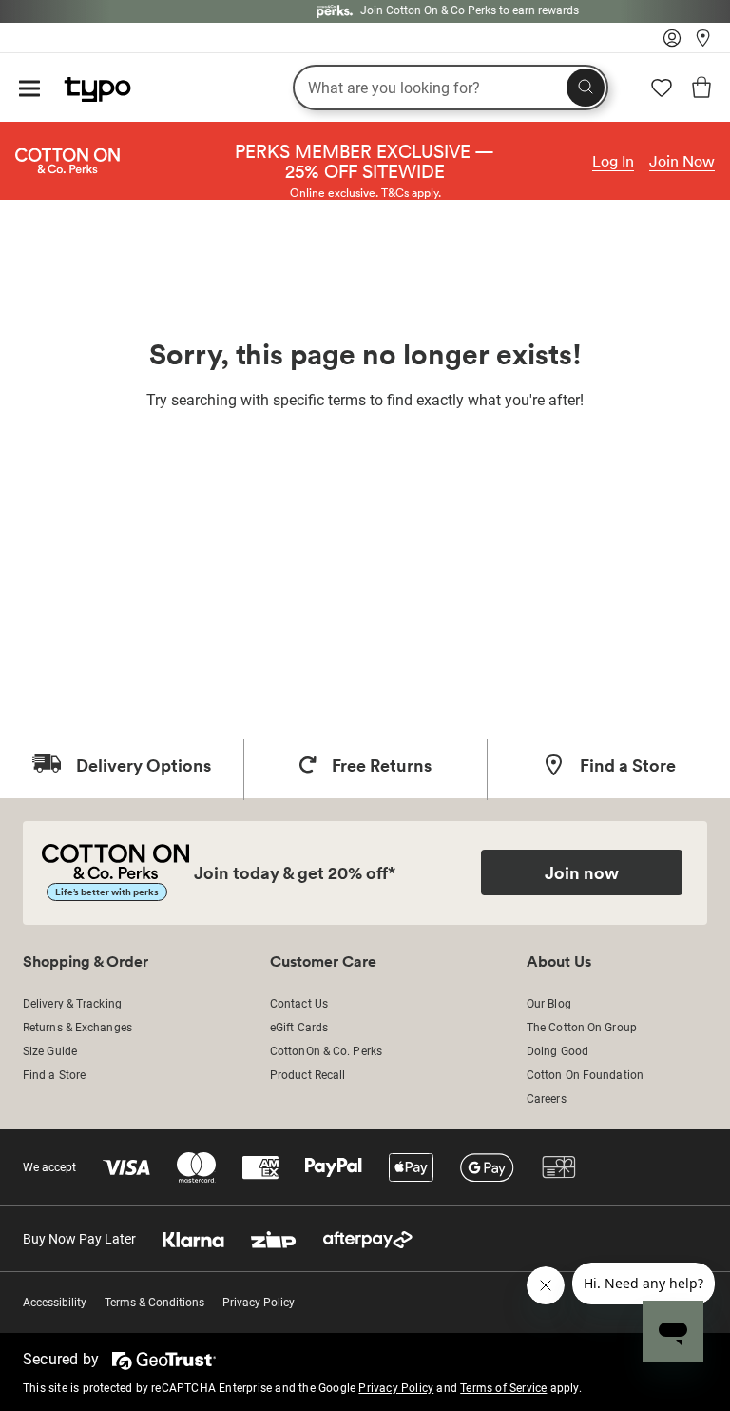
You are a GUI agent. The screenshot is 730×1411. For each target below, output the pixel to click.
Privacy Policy (258, 1302)
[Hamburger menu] (29, 90)
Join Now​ (682, 160)
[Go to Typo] (88, 84)
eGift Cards (299, 1027)
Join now (582, 872)
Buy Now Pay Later (79, 1238)
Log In (613, 160)
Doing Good (557, 1051)
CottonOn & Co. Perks (326, 1051)
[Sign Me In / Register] (672, 42)
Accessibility (54, 1302)
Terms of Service (503, 1388)
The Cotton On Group (582, 1027)
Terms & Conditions (154, 1302)
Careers (547, 1099)
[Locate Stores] (703, 42)
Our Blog (549, 1003)
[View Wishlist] (661, 94)
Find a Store (54, 1075)
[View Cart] (701, 90)
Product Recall (307, 1075)
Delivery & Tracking (72, 1003)
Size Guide (50, 1051)
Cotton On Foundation (585, 1075)
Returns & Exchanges (77, 1027)
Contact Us (299, 1003)
